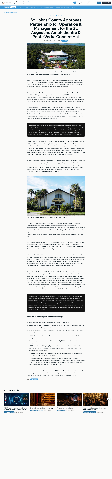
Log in (99, 2)
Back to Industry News (11, 12)
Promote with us (106, 2)
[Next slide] (108, 399)
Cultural (7, 7)
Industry (13, 7)
